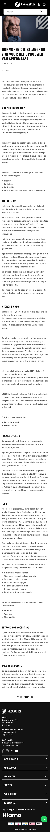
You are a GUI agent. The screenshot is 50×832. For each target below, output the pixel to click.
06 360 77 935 (8, 734)
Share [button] (7, 70)
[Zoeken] (41, 11)
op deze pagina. (7, 407)
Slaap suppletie (9, 617)
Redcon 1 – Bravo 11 (11, 422)
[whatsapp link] (44, 819)
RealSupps (22, 829)
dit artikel (26, 97)
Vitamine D (8, 613)
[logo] (25, 4)
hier (37, 293)
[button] (5, 4)
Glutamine (8, 610)
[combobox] (25, 11)
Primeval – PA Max (10, 425)
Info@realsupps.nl (10, 732)
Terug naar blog (26, 696)
